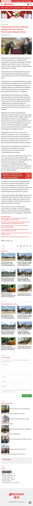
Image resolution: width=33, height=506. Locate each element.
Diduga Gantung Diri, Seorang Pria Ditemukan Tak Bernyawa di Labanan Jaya (16, 233)
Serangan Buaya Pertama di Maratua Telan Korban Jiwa (15, 236)
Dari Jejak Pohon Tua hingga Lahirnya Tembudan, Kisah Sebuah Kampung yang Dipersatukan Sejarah (15, 222)
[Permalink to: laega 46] (2, 35)
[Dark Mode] (28, 4)
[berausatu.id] (8, 4)
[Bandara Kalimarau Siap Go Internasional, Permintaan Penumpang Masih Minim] (8, 273)
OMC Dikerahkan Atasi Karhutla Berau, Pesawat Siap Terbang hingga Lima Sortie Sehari (14, 219)
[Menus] (2, 4)
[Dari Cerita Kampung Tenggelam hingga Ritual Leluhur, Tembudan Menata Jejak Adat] (24, 273)
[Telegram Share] (27, 246)
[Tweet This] (21, 246)
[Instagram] (15, 497)
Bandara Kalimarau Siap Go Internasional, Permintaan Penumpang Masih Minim (14, 226)
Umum (6, 24)
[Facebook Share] (18, 246)
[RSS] (18, 497)
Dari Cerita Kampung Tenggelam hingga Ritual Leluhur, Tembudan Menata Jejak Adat (15, 230)
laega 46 (6, 34)
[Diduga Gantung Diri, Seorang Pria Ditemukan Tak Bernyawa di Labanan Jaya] (8, 288)
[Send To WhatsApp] (30, 246)
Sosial (2, 24)
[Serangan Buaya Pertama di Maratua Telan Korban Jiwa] (24, 288)
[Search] (31, 4)
